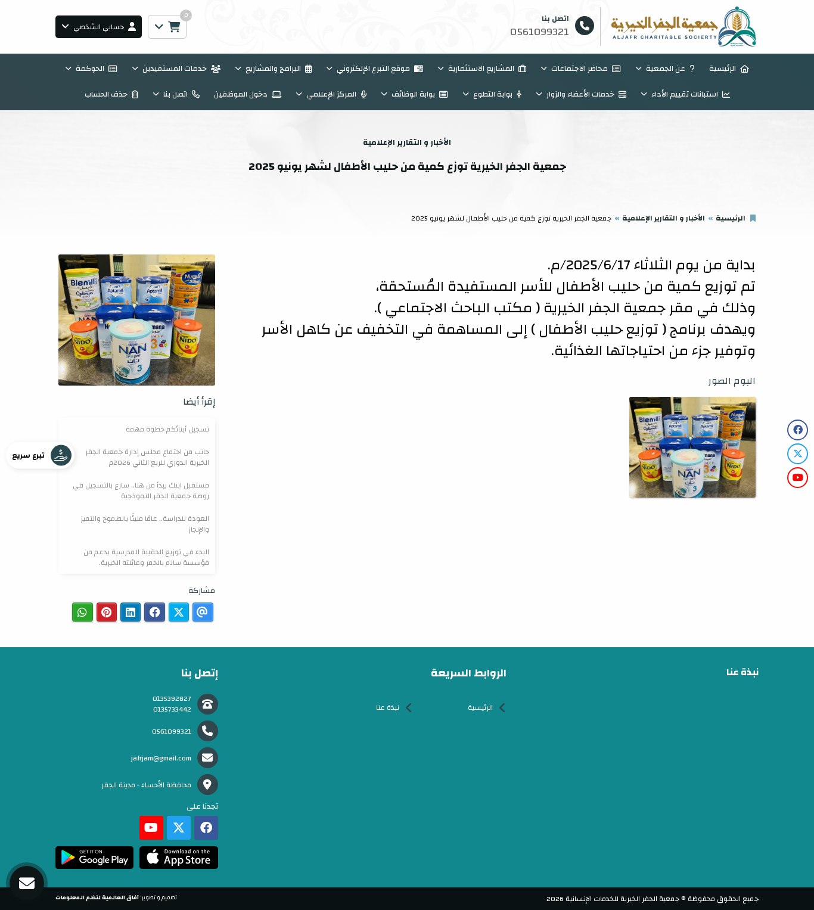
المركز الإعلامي (331, 94)
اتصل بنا (175, 94)
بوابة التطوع (492, 94)
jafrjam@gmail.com (161, 758)
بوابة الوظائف (413, 94)
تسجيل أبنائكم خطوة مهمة (167, 429)
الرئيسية (722, 68)
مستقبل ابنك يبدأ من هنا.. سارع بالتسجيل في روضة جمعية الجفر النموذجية (141, 490)
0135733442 (172, 709)
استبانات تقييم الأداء (684, 94)
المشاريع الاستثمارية (481, 68)
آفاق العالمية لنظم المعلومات (97, 897)
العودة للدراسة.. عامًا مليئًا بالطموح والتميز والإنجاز (144, 524)
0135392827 (172, 698)
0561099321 (171, 731)
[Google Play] (94, 857)
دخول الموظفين (241, 94)
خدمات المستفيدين (174, 68)
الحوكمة (90, 68)
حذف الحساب (106, 94)
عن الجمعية (665, 68)
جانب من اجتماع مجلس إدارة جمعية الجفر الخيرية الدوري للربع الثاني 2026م (147, 457)
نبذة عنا (387, 707)
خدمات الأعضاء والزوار (580, 94)
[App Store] (178, 857)
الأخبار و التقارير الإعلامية (663, 218)
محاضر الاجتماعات (579, 68)
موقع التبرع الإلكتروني (373, 68)
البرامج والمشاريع (273, 68)
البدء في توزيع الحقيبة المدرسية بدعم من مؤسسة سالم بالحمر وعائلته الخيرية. (146, 557)
